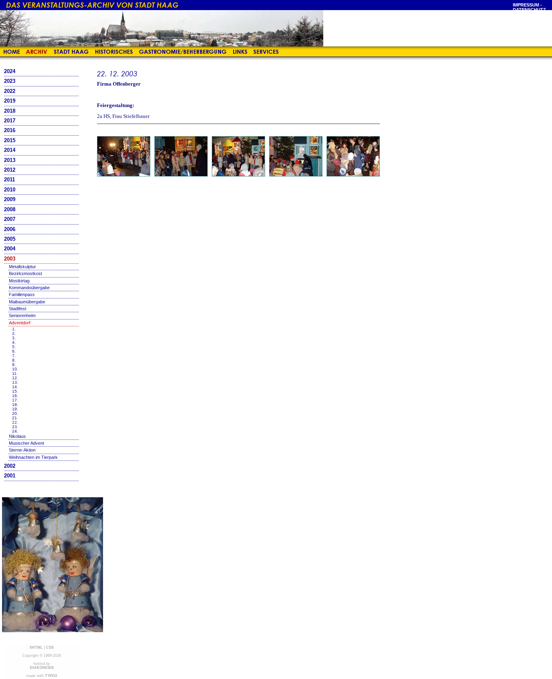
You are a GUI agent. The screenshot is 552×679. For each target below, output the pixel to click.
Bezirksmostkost (25, 273)
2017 (9, 121)
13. (15, 382)
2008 (9, 209)
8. (14, 360)
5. (14, 347)
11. (15, 373)
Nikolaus (17, 436)
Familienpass (22, 294)
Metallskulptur (22, 266)
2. (14, 333)
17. (15, 400)
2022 (9, 91)
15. (15, 391)
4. (14, 342)
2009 (9, 199)
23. (15, 427)
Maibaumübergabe (27, 301)
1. (14, 329)
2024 (9, 71)
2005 (9, 239)
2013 (9, 160)
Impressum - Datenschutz (529, 7)
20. (15, 413)
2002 (9, 466)
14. (15, 387)
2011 (9, 180)
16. (15, 395)
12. (15, 378)
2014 (9, 150)
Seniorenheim (22, 315)
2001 (9, 476)
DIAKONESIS (42, 668)
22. (15, 422)
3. (14, 338)
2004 (9, 249)
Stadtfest (17, 308)
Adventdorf (19, 322)
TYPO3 (51, 676)
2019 (9, 101)
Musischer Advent (26, 443)
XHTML (36, 647)
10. (15, 369)
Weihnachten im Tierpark (33, 457)
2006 (9, 229)
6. (14, 351)
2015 (9, 140)
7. (14, 355)
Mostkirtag (19, 280)
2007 (9, 219)
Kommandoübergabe (29, 287)
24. (15, 431)
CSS (50, 647)
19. (15, 409)
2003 (9, 259)
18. (15, 404)
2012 (9, 170)
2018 (9, 111)
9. (14, 364)
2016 (9, 130)
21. (15, 418)
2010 (9, 190)
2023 (9, 81)
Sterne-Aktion (22, 450)
